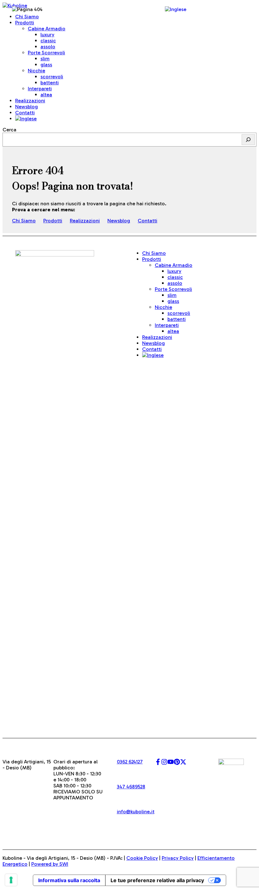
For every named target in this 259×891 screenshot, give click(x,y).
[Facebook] (158, 763)
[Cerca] (248, 139)
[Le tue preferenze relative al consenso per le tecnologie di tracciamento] (11, 880)
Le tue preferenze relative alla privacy (157, 880)
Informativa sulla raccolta (69, 880)
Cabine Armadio (46, 29)
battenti (49, 83)
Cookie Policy (142, 858)
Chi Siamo (24, 221)
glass (46, 65)
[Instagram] (164, 763)
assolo (47, 47)
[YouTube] (170, 763)
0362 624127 (130, 762)
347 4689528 (131, 787)
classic (48, 41)
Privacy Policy (178, 858)
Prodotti (52, 221)
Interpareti (167, 325)
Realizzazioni (85, 221)
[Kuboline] (15, 6)
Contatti (25, 113)
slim (45, 59)
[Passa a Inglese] (26, 119)
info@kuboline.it (135, 812)
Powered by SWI (49, 864)
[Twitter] (183, 763)
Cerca (9, 130)
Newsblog (118, 221)
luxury (47, 35)
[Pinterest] (177, 763)
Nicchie (163, 307)
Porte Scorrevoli (46, 53)
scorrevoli (51, 77)
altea (46, 95)
